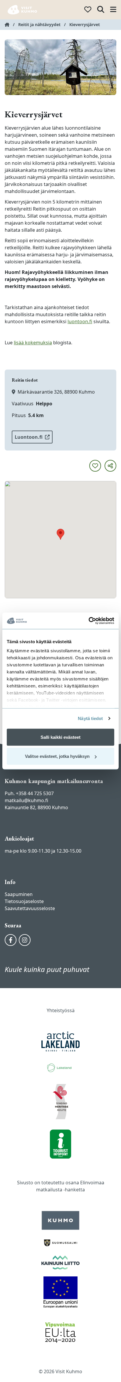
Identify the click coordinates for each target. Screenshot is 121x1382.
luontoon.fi (80, 321)
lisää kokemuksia (33, 342)
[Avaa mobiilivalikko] (113, 10)
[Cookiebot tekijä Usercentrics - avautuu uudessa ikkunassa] (88, 621)
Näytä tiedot (90, 718)
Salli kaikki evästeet (60, 736)
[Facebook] (10, 940)
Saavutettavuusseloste (30, 908)
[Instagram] (25, 940)
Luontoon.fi (29, 437)
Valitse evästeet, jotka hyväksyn (57, 756)
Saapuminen (19, 894)
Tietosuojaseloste (24, 901)
